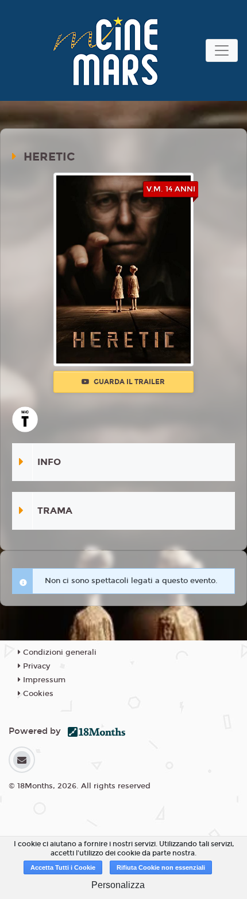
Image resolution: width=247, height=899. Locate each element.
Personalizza (118, 885)
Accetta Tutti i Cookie (62, 867)
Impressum (43, 680)
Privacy (35, 666)
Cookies (37, 693)
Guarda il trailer (128, 382)
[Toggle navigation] (222, 50)
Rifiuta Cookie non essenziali (161, 867)
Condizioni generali (59, 652)
